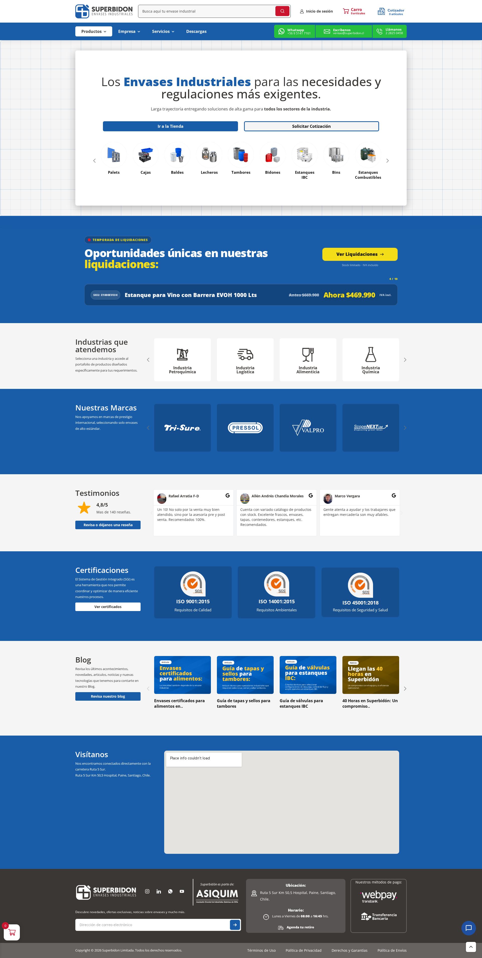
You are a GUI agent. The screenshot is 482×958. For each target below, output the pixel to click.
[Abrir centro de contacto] (468, 928)
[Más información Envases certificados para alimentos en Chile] (182, 675)
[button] (94, 161)
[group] (182, 359)
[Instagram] (147, 891)
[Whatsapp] (170, 891)
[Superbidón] (106, 892)
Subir (471, 947)
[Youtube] (181, 891)
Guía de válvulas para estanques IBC (301, 703)
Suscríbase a (235, 925)
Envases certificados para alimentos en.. (179, 703)
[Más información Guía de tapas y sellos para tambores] (245, 675)
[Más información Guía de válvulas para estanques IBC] (308, 675)
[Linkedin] (158, 891)
